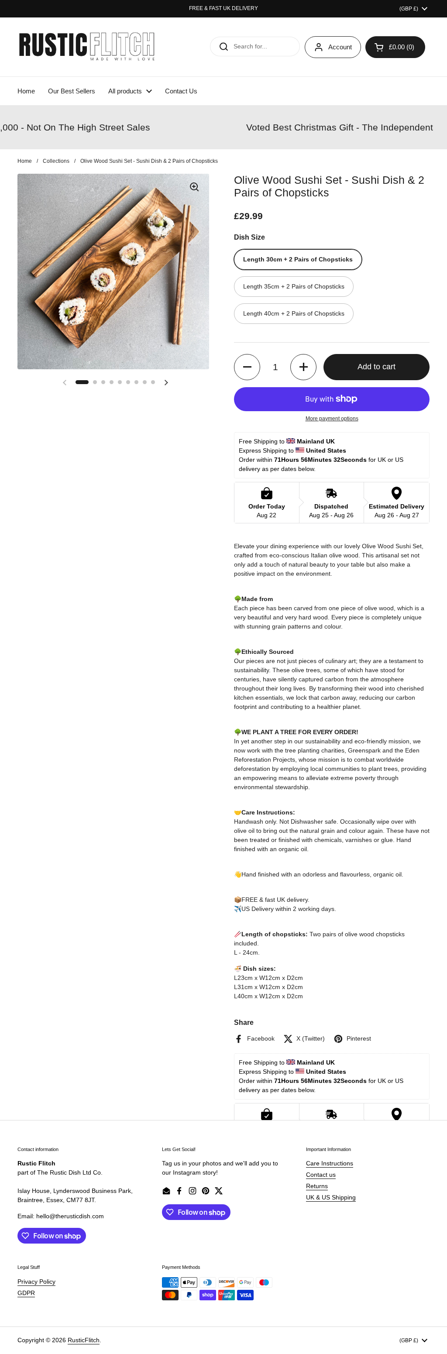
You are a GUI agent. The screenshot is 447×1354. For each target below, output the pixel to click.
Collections (56, 161)
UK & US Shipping (331, 1197)
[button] (82, 382)
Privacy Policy (36, 1281)
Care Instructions (329, 1163)
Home (24, 161)
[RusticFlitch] (87, 47)
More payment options (332, 419)
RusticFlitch (84, 1340)
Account (340, 47)
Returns (317, 1185)
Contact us (321, 1174)
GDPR (26, 1292)
